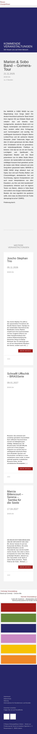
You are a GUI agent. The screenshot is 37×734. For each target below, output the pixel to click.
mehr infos (24, 351)
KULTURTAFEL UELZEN (18, 649)
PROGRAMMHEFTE (18, 618)
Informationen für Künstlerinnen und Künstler (17, 703)
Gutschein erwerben (10, 708)
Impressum (7, 696)
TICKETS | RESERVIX (18, 628)
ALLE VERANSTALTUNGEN (18, 607)
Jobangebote (18, 659)
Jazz (8, 359)
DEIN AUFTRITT (18, 639)
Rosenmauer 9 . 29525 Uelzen (13, 728)
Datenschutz (7, 698)
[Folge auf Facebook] (6, 716)
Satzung (6, 700)
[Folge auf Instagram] (13, 716)
